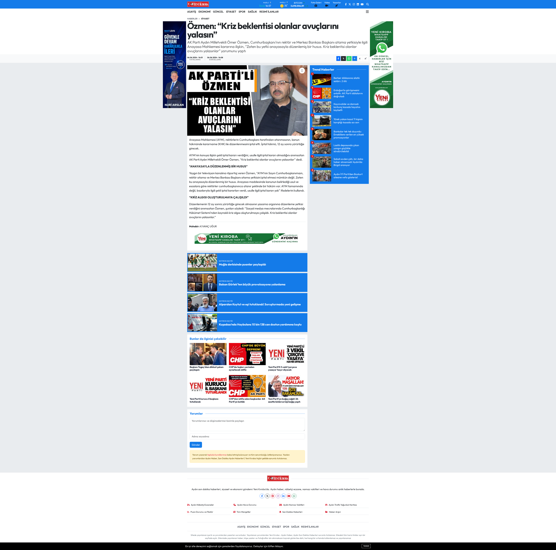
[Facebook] (262, 496)
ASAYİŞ (191, 11)
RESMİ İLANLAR (269, 11)
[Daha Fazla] (354, 58)
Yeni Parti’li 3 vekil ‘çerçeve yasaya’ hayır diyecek (282, 368)
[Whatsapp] (294, 496)
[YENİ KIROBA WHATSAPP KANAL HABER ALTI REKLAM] (247, 238)
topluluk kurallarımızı (217, 454)
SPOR (242, 11)
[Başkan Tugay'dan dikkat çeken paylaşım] (208, 353)
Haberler (192, 18)
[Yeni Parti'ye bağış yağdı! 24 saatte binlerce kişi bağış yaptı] (286, 385)
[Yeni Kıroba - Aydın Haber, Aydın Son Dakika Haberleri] (198, 4)
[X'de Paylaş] (343, 58)
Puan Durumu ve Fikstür (202, 512)
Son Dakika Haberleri (292, 512)
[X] (267, 496)
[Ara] (367, 4)
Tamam (366, 546)
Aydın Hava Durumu (246, 504)
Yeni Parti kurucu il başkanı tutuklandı (204, 400)
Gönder (196, 444)
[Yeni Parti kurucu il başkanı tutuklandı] (208, 385)
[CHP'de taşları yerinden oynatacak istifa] (247, 353)
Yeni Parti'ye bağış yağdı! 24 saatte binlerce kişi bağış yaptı (284, 400)
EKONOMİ (205, 11)
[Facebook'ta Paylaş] (338, 58)
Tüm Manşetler (244, 512)
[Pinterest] (272, 496)
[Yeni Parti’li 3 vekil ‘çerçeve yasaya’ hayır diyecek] (286, 353)
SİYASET (231, 11)
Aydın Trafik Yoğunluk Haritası (343, 504)
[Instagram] (278, 496)
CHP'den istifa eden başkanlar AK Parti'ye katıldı (247, 400)
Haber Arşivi (335, 512)
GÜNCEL (218, 11)
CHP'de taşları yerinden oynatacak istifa (241, 368)
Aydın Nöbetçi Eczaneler (202, 504)
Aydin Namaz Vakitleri (293, 504)
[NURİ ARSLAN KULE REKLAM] (174, 64)
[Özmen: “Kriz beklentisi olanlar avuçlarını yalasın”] (247, 100)
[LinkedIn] (283, 496)
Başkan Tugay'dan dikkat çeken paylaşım (206, 368)
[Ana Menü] (367, 12)
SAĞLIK (252, 11)
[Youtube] (288, 496)
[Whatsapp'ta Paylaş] (349, 58)
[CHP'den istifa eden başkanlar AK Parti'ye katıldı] (247, 385)
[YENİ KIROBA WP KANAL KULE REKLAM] (381, 64)
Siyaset (205, 18)
